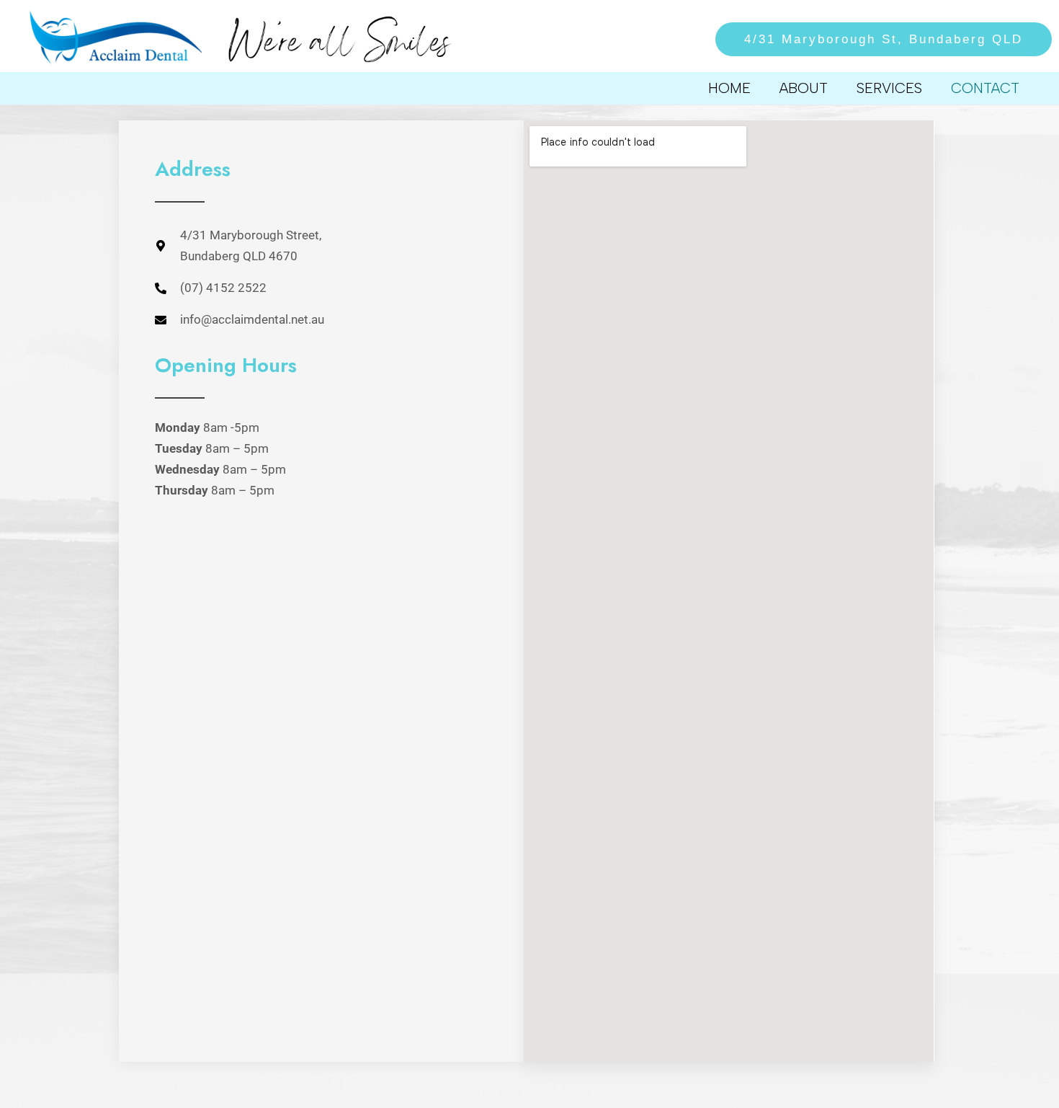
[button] (874, 39)
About (803, 88)
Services (889, 88)
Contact (985, 88)
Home (729, 88)
